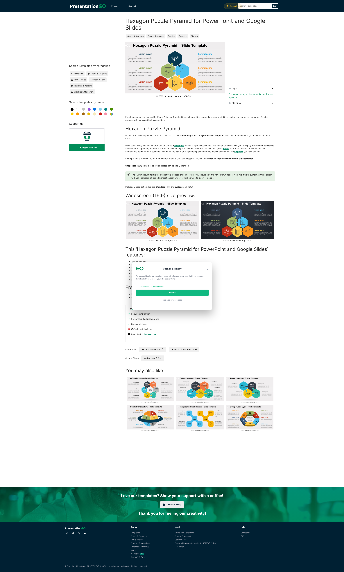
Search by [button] (132, 6)
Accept (172, 292)
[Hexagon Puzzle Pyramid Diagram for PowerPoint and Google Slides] (237, 221)
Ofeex (84, 566)
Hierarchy (253, 94)
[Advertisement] (251, 60)
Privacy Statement (183, 536)
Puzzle (269, 94)
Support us (235, 6)
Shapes (194, 36)
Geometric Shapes (156, 36)
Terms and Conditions (184, 533)
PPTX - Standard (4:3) (152, 349)
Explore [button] (114, 6)
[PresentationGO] (88, 6)
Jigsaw (262, 94)
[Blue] (94, 109)
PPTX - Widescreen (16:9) (184, 349)
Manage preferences (172, 300)
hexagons (179, 145)
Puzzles (171, 36)
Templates (135, 533)
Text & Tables (137, 540)
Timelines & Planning (140, 547)
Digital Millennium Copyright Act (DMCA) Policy (195, 543)
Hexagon (243, 94)
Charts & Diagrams (135, 36)
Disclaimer (179, 547)
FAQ (242, 536)
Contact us (245, 533)
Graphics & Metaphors (140, 543)
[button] (207, 269)
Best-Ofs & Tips (137, 557)
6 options (233, 94)
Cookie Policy (181, 540)
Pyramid (233, 97)
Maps (133, 550)
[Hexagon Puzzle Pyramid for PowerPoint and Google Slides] (162, 221)
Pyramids (183, 36)
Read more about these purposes (152, 286)
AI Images (135, 553)
